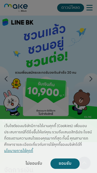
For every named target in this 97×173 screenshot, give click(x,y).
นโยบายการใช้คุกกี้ (18, 151)
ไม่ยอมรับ (34, 163)
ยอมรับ (65, 163)
